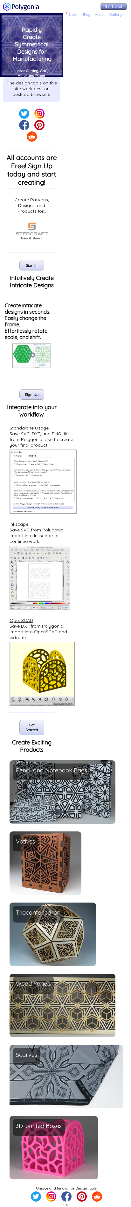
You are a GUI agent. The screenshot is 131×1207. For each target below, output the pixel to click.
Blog (86, 14)
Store (72, 14)
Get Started (113, 6)
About (100, 14)
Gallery (115, 14)
